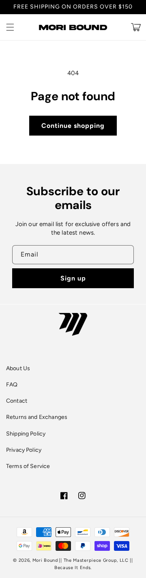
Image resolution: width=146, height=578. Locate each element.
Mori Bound (45, 560)
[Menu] (10, 27)
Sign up (73, 278)
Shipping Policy (25, 433)
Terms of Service (28, 466)
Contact (16, 400)
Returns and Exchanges (36, 417)
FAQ (11, 384)
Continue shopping (73, 125)
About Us (18, 368)
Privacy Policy (23, 449)
